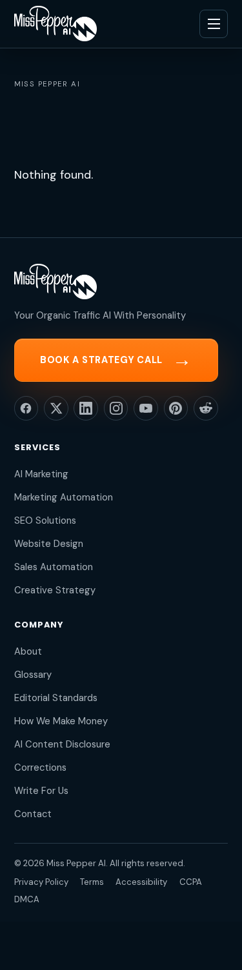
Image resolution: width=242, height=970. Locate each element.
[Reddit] (206, 408)
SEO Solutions (45, 520)
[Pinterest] (176, 408)
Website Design (48, 543)
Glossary (33, 674)
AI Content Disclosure (62, 744)
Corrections (40, 767)
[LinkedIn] (86, 408)
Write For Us (41, 790)
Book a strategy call (116, 359)
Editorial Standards (55, 697)
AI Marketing (41, 474)
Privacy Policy (41, 881)
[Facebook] (26, 408)
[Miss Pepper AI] (55, 23)
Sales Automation (53, 566)
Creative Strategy (55, 590)
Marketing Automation (63, 497)
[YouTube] (146, 408)
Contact (33, 813)
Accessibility (141, 881)
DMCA (26, 899)
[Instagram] (116, 408)
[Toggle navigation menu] (213, 24)
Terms (92, 881)
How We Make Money (61, 721)
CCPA (190, 881)
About (28, 651)
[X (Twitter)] (56, 408)
